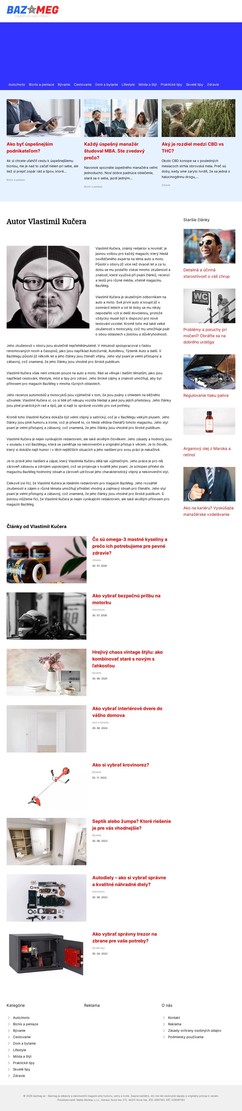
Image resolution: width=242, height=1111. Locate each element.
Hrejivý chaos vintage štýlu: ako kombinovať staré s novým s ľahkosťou (127, 658)
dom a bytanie (100, 722)
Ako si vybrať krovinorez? (120, 765)
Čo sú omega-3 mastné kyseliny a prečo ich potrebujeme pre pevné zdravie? (129, 546)
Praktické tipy (171, 84)
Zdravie (213, 84)
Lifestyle (128, 84)
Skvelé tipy (194, 84)
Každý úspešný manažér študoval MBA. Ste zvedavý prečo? (114, 150)
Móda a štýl (148, 84)
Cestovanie (83, 84)
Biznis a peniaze (41, 84)
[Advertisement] (121, 53)
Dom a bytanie (106, 84)
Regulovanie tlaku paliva (206, 395)
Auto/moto (17, 84)
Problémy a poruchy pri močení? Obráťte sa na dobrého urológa (205, 336)
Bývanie (64, 84)
